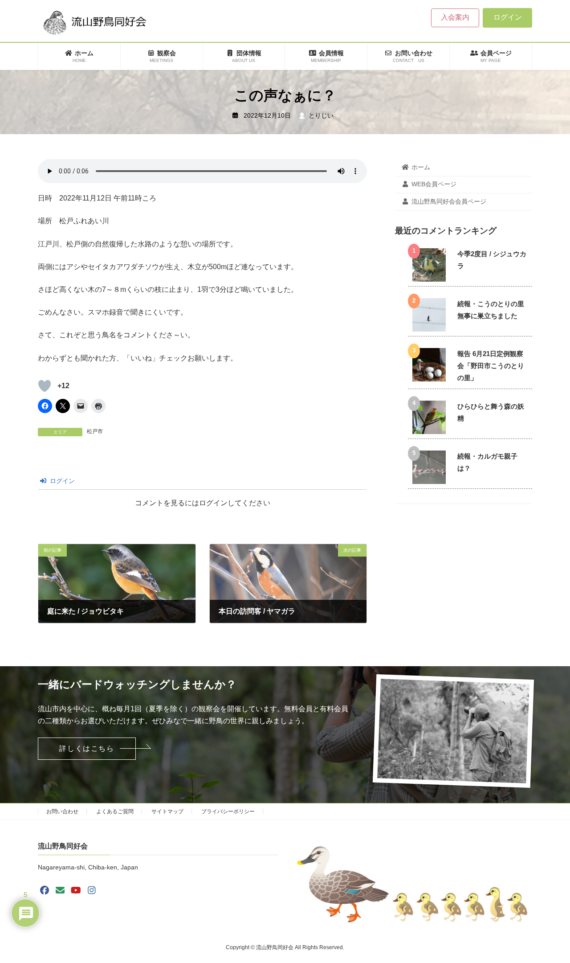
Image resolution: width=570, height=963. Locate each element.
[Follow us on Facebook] (44, 890)
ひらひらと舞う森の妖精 (490, 412)
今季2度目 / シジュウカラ (491, 260)
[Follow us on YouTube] (76, 890)
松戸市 (95, 431)
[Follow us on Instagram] (91, 890)
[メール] (60, 890)
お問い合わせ (62, 811)
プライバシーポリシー (228, 811)
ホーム (420, 167)
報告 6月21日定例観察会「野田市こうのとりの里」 (490, 365)
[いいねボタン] (44, 386)
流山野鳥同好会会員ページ (448, 201)
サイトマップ (167, 811)
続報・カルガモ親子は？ (487, 462)
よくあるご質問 (115, 811)
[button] (87, 749)
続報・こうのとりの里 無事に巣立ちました (490, 310)
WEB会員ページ (433, 184)
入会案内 (455, 17)
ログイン (507, 17)
